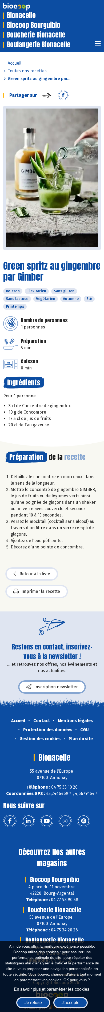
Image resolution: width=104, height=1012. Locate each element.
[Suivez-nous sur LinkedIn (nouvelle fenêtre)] (28, 821)
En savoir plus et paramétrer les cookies (51, 989)
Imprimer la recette (40, 591)
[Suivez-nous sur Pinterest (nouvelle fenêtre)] (83, 821)
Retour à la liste (34, 573)
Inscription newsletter (56, 686)
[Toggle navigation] (98, 45)
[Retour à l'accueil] (24, 7)
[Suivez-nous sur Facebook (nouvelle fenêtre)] (10, 821)
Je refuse (33, 1002)
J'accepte (70, 1002)
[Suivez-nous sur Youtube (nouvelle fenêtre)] (46, 821)
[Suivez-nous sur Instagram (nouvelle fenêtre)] (65, 821)
